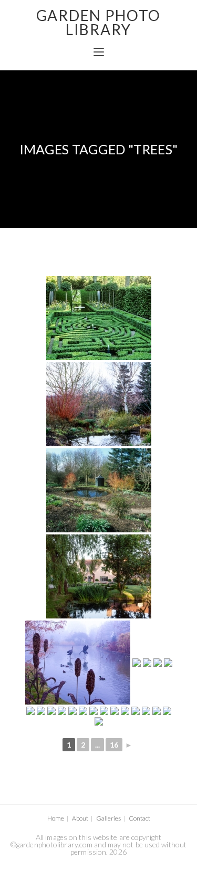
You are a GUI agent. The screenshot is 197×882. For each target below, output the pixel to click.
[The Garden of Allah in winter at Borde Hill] (93, 711)
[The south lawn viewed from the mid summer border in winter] (72, 711)
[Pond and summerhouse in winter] (98, 490)
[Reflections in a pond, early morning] (98, 576)
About (80, 818)
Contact (139, 818)
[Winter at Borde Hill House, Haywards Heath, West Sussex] (136, 662)
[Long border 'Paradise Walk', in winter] (114, 711)
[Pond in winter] (98, 404)
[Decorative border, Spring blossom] (156, 711)
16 (114, 744)
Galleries (108, 818)
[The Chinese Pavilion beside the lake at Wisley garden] (168, 662)
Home (55, 818)
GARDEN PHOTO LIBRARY (98, 22)
